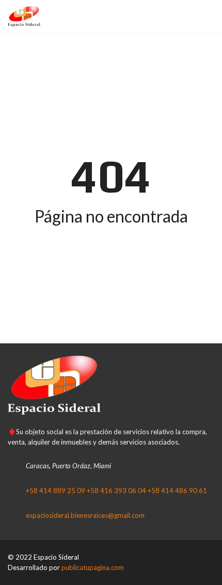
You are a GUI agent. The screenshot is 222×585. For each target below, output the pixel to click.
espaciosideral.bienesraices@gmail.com (85, 515)
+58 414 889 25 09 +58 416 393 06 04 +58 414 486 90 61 (116, 490)
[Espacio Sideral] (20, 17)
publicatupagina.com (92, 567)
